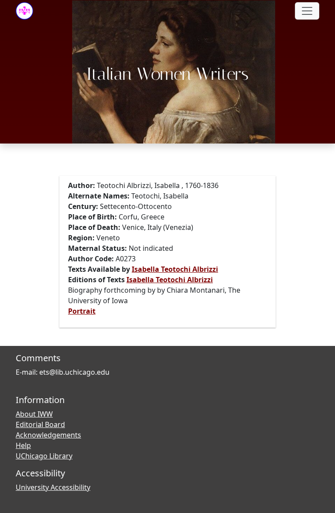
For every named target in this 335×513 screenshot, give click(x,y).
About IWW (34, 414)
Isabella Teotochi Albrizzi (175, 269)
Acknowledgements (48, 435)
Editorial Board (40, 424)
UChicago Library (44, 456)
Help (23, 445)
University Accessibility (53, 487)
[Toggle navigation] (307, 11)
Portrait (82, 311)
